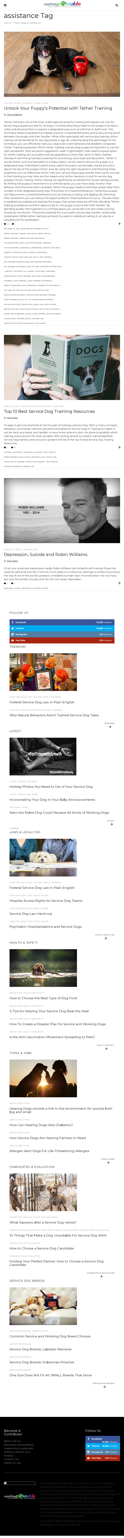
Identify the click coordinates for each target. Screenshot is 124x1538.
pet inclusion (30, 290)
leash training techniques (40, 281)
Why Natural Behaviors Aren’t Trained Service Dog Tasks (54, 715)
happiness (50, 271)
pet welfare (43, 290)
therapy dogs (10, 318)
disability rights (11, 257)
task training (52, 462)
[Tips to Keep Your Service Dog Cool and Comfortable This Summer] (43, 968)
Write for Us (12, 1441)
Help (46, 452)
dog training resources (41, 262)
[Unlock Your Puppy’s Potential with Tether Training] (62, 64)
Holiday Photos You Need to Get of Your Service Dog (51, 787)
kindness (8, 281)
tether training (54, 314)
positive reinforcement (14, 295)
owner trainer (10, 457)
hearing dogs (10, 276)
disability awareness (37, 252)
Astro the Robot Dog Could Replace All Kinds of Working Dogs (59, 812)
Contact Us (11, 1459)
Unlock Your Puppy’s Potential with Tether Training (58, 108)
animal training (11, 238)
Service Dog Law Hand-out (31, 914)
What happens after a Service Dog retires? (43, 1222)
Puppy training (10, 299)
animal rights (44, 233)
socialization (31, 314)
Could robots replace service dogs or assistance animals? (55, 832)
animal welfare (27, 238)
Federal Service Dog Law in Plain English (42, 702)
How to (52, 452)
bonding (47, 243)
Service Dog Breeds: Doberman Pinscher (42, 1362)
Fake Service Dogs (51, 1230)
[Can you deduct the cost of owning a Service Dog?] (43, 857)
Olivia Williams (14, 114)
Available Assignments (19, 1445)
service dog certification (44, 304)
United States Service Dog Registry (19, 323)
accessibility (9, 229)
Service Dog (27, 304)
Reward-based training (42, 299)
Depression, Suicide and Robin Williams (45, 554)
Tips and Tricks (12, 103)
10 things (8, 452)
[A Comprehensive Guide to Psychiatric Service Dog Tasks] (43, 1078)
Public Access (11, 406)
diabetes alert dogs (51, 248)
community (25, 248)
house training (24, 276)
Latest (13, 781)
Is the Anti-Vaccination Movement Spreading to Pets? (52, 1037)
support (42, 314)
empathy (9, 271)
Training (27, 103)
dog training (46, 257)
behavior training (34, 243)
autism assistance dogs (14, 243)
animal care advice (28, 233)
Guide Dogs (40, 271)
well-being (41, 323)
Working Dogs (40, 1331)
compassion (36, 248)
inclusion (36, 276)
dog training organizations (16, 262)
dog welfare (33, 266)
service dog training (35, 462)
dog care (24, 257)
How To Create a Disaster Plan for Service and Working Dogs (58, 1024)
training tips (37, 318)
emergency (27, 588)
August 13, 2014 (30, 549)
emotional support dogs (51, 266)
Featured (18, 271)
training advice (24, 318)
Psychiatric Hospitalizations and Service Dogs (46, 927)
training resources (12, 466)
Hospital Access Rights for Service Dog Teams (46, 901)
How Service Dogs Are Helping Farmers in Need (48, 1138)
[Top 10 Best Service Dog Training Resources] (62, 367)
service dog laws (11, 309)
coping (17, 588)
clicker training (11, 248)
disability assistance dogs (15, 252)
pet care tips (17, 290)
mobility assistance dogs (15, 285)
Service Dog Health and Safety (27, 993)
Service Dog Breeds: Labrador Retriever (41, 1349)
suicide (45, 588)
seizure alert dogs (12, 304)
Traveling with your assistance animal (39, 735)
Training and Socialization (36, 406)
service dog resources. (49, 309)
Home (7, 23)
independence (48, 276)
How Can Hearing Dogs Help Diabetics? (41, 1125)
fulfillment (28, 271)
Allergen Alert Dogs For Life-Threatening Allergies (49, 1151)
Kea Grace (12, 417)
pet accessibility (53, 285)
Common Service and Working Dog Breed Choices (50, 1336)
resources (36, 457)
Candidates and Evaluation (25, 1217)
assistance (39, 238)
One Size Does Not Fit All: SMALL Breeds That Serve (51, 1375)
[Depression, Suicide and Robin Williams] (62, 510)
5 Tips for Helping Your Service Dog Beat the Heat (49, 1011)
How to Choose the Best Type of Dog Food (43, 998)
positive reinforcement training (41, 295)
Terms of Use (12, 1463)
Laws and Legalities (21, 697)
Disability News (12, 549)
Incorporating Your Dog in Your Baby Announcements (52, 800)
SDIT (43, 457)
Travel (13, 730)
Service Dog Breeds (20, 1331)
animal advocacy (11, 233)
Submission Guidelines (19, 1448)
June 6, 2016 (58, 406)
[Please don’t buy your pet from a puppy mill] (43, 1192)
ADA (17, 229)
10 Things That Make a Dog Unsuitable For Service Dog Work (58, 1235)
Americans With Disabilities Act (34, 229)
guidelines (37, 452)
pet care (7, 290)
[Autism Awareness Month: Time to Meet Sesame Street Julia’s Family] (43, 672)
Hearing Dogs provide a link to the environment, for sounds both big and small (61, 1110)
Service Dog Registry (29, 309)
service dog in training (14, 462)
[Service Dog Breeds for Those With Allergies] (43, 1306)
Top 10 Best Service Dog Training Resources (49, 411)
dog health (34, 257)
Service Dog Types (19, 1103)
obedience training (36, 285)
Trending (56, 697)
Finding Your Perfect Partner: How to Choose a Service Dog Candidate (57, 1263)
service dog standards (14, 314)
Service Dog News (28, 781)
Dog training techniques (15, 266)
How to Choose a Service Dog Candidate (42, 1248)
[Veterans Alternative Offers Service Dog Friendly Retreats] (43, 756)
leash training (20, 281)
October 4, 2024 (41, 103)
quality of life (24, 299)
